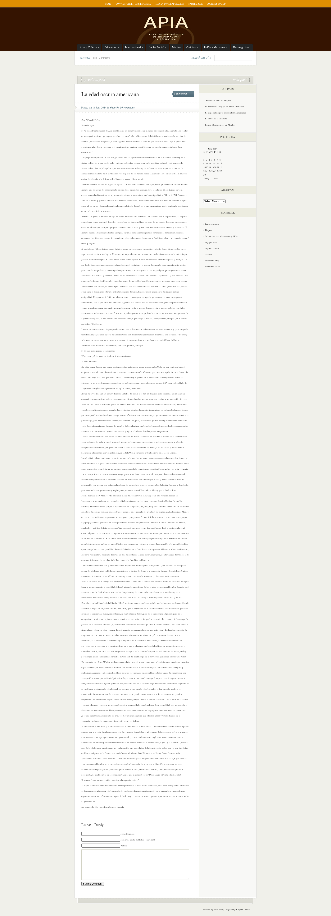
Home (108, 3)
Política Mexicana (215, 47)
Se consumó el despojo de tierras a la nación (224, 106)
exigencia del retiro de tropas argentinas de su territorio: (93, 79)
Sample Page (195, 3)
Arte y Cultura (89, 47)
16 (204, 167)
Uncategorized (241, 47)
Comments (104, 58)
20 (215, 167)
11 (210, 163)
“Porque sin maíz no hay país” (218, 100)
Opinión (192, 47)
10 (207, 163)
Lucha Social (157, 47)
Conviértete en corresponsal (133, 3)
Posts (94, 58)
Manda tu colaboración (170, 3)
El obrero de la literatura (216, 118)
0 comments (180, 93)
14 (218, 163)
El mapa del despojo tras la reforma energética (225, 112)
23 (204, 170)
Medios (176, 47)
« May (206, 178)
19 (212, 167)
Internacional (134, 47)
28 (218, 170)
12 (212, 163)
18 (210, 167)
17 (207, 167)
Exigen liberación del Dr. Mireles (219, 124)
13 (215, 163)
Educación (112, 47)
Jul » (216, 178)
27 (215, 170)
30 (204, 174)
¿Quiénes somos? (216, 3)
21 (218, 167)
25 (210, 170)
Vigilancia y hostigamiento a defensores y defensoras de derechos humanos (242, 79)
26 (212, 170)
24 (207, 170)
